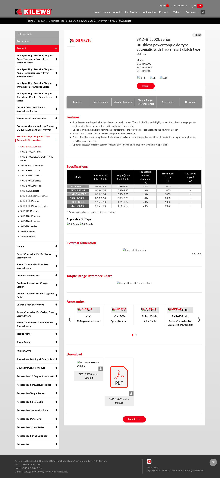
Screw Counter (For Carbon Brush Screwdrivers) (35, 324)
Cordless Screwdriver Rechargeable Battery (35, 295)
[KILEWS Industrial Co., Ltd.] (33, 11)
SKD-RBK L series (29, 191)
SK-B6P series (27, 236)
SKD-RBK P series (29, 201)
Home (97, 12)
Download (191, 12)
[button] (132, 334)
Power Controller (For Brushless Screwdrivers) (34, 256)
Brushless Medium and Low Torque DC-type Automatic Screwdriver (35, 128)
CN (194, 6)
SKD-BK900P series (30, 186)
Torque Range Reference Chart (145, 102)
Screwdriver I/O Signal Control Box (35, 359)
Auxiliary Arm (24, 351)
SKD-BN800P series (30, 152)
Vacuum (21, 246)
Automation (149, 12)
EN (200, 6)
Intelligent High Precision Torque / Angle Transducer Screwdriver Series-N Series (35, 59)
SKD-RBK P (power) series (34, 206)
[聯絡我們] (213, 462)
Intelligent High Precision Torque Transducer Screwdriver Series (34, 85)
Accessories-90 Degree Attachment (35, 376)
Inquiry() (164, 6)
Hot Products (132, 12)
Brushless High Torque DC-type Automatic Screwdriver (78, 21)
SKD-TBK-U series (30, 221)
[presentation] (70, 320)
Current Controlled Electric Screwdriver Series (31, 109)
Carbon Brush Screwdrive (30, 305)
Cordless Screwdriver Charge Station (32, 285)
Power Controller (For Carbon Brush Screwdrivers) (36, 314)
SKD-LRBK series (29, 211)
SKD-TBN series (28, 226)
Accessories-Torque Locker (31, 393)
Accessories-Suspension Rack (32, 410)
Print (198, 35)
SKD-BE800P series (30, 175)
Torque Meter (24, 334)
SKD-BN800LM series (31, 165)
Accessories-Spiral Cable (30, 402)
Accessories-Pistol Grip (29, 419)
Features (77, 102)
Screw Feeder (24, 342)
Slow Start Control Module (31, 368)
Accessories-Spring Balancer (32, 436)
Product (163, 12)
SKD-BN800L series (120, 21)
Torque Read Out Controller (31, 118)
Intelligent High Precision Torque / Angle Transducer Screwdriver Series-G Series (35, 73)
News (107, 12)
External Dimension (123, 102)
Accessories (23, 444)
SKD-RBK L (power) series (34, 196)
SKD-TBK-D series (30, 216)
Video (176, 12)
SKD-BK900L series (30, 181)
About (116, 12)
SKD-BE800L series (30, 170)
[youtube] (149, 461)
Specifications (100, 102)
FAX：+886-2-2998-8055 (28, 468)
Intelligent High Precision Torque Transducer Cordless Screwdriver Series (34, 97)
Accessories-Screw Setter (30, 427)
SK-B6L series (27, 231)
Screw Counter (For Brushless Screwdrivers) (32, 266)
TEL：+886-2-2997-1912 (28, 464)
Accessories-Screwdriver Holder (34, 385)
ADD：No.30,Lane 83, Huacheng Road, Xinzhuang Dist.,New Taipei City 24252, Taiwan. (61, 461)
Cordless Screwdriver (28, 275)
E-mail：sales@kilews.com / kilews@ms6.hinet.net (41, 472)
